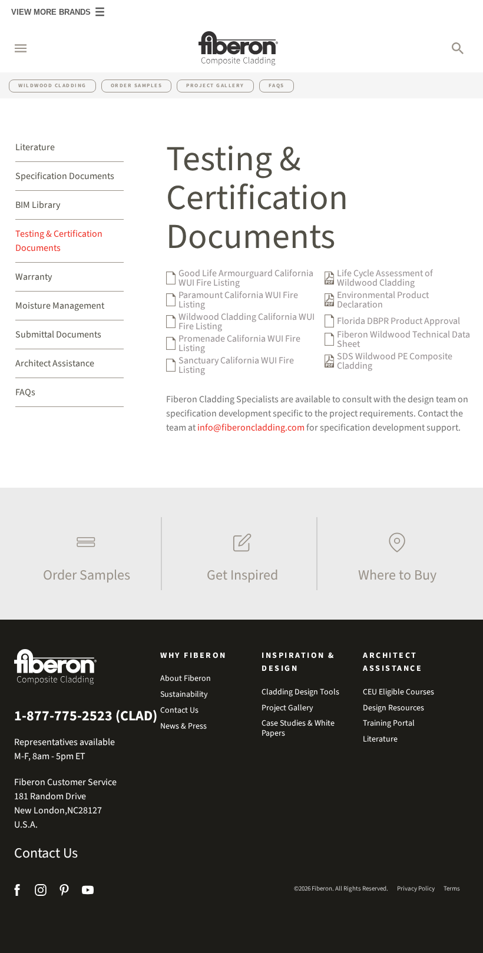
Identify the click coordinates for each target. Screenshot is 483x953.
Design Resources (393, 708)
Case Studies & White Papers (298, 729)
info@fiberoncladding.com (251, 427)
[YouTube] (88, 892)
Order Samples (137, 86)
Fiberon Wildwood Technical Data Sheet (403, 339)
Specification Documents (64, 176)
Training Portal (389, 724)
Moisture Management (59, 305)
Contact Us (46, 853)
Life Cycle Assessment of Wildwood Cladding (385, 278)
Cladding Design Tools (300, 692)
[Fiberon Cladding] (238, 48)
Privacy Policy (416, 888)
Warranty (33, 276)
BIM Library (37, 204)
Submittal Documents (58, 334)
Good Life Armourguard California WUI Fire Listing (245, 278)
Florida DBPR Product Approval (398, 321)
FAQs (276, 86)
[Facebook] (18, 892)
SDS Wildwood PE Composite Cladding (394, 361)
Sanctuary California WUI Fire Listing (236, 365)
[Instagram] (41, 892)
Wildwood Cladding (52, 86)
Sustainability (184, 695)
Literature (35, 147)
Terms (452, 888)
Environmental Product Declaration (383, 299)
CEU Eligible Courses (398, 692)
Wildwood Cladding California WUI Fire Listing (246, 321)
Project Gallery (215, 86)
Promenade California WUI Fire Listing (239, 343)
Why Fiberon (193, 655)
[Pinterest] (64, 892)
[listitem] (83, 553)
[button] (14, 48)
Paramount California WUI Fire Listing (238, 299)
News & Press (183, 727)
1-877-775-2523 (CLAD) (85, 716)
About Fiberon (185, 679)
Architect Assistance (54, 363)
